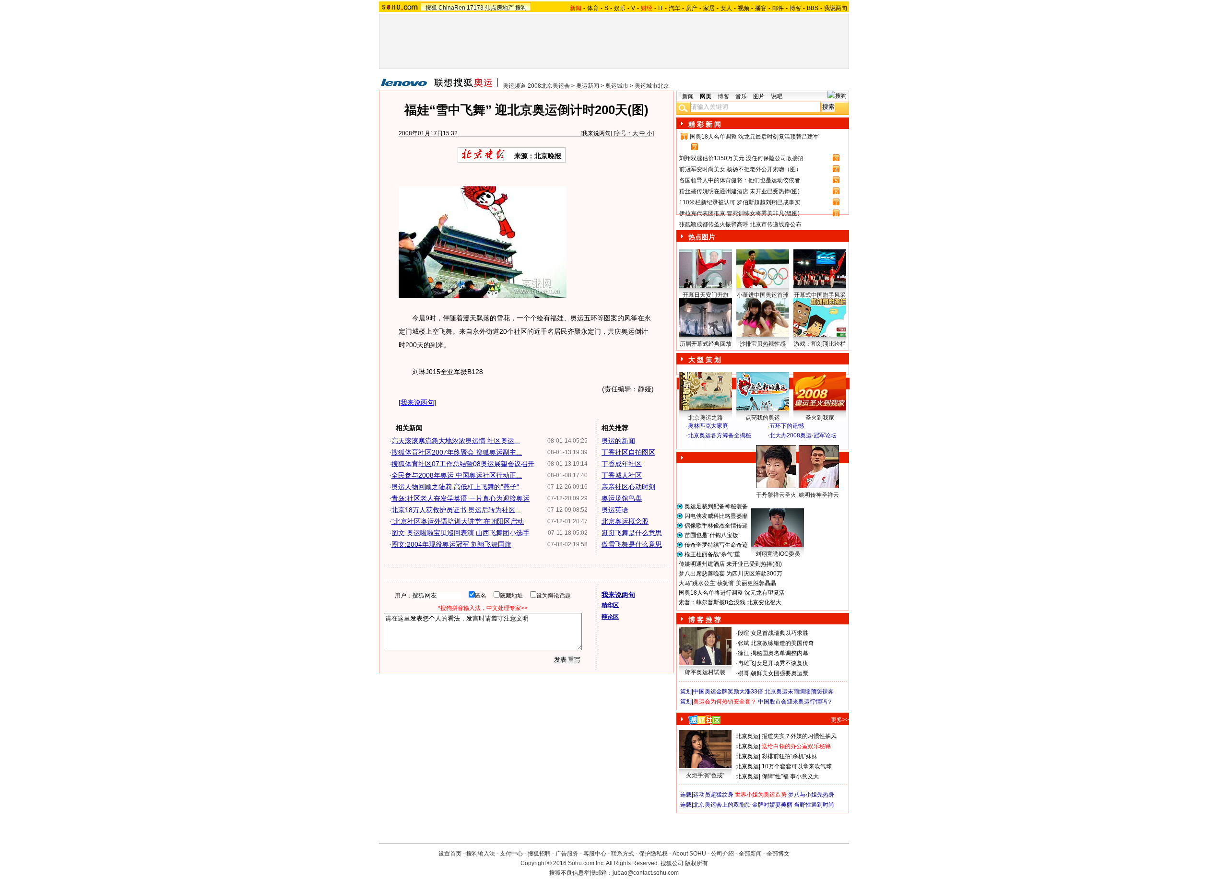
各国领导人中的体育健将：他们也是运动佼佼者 (739, 180)
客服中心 (594, 853)
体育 (593, 8)
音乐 (741, 96)
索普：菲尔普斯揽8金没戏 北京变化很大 (730, 602)
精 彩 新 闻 (704, 124)
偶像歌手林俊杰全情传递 (716, 525)
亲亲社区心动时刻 (628, 487)
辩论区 (610, 616)
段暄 (743, 633)
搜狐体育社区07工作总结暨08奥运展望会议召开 (462, 464)
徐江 (743, 653)
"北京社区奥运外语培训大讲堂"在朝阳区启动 (457, 521)
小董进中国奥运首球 (763, 295)
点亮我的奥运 (762, 417)
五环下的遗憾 (786, 425)
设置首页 (449, 853)
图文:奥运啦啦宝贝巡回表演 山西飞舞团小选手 (460, 533)
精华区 (610, 605)
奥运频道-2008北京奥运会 (536, 85)
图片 (759, 96)
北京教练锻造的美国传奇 (782, 643)
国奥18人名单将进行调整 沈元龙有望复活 (732, 592)
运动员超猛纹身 (713, 794)
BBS (812, 8)
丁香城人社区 (622, 475)
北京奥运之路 (705, 417)
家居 (709, 8)
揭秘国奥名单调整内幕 (779, 653)
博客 (795, 8)
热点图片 (701, 237)
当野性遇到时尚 (814, 804)
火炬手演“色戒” (705, 775)
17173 (475, 7)
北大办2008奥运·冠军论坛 (803, 435)
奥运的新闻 (618, 441)
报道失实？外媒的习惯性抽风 (799, 736)
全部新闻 (750, 853)
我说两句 (835, 8)
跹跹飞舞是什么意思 (632, 533)
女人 (726, 8)
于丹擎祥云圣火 (776, 495)
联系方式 (622, 853)
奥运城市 (616, 85)
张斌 (743, 643)
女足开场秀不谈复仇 (782, 663)
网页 (705, 96)
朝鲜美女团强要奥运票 (779, 673)
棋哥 (743, 673)
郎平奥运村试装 (705, 672)
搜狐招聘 (539, 853)
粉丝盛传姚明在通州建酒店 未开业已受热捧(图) (739, 191)
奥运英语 (615, 510)
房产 (691, 8)
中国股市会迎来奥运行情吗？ (795, 701)
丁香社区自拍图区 (628, 452)
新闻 (688, 96)
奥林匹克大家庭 (708, 425)
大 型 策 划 (704, 360)
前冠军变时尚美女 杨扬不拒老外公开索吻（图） (740, 169)
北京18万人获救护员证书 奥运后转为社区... (456, 510)
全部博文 (778, 853)
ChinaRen (451, 7)
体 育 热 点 (767, 504)
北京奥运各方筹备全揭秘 (719, 435)
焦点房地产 (499, 7)
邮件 (778, 8)
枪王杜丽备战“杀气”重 (712, 554)
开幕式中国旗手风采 (820, 295)
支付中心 (511, 853)
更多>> (840, 719)
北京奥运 (747, 736)
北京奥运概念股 (625, 521)
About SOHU (689, 853)
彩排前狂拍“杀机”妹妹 (789, 756)
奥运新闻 (587, 85)
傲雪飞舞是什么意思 (632, 544)
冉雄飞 (746, 663)
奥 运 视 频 (705, 444)
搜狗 (521, 7)
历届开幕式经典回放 (706, 343)
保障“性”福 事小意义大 (790, 776)
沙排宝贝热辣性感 (763, 343)
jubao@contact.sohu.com (646, 872)
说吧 (776, 96)
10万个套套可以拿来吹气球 (797, 766)
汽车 (674, 8)
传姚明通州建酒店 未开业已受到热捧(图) (730, 564)
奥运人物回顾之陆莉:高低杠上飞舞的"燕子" (455, 487)
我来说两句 (596, 133)
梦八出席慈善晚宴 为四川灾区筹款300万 (730, 573)
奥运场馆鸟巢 (622, 498)
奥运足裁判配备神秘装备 (716, 506)
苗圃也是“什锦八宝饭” (712, 535)
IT (660, 8)
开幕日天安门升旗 (706, 295)
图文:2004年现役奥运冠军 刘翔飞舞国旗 (451, 544)
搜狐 (431, 7)
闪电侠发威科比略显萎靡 (716, 516)
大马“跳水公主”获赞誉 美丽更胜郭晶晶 (727, 583)
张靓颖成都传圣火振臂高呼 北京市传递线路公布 (740, 224)
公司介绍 (722, 853)
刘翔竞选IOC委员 (778, 554)
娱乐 (620, 8)
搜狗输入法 (480, 853)
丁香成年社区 (622, 464)
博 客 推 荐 (704, 619)
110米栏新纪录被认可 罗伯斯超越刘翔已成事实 (739, 202)
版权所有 (696, 863)
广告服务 (567, 853)
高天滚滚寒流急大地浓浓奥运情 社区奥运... (455, 441)
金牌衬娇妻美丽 (772, 804)
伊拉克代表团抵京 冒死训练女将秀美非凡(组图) (739, 213)
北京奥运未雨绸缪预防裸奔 (799, 691)
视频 (743, 8)
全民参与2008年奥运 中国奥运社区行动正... (456, 475)
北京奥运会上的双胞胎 (722, 804)
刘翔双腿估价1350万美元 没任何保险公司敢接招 (741, 158)
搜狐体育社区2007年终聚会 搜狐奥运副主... (456, 452)
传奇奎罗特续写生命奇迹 (716, 544)
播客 (761, 8)
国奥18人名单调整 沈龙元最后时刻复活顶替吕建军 (754, 136)
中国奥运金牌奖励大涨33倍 (728, 691)
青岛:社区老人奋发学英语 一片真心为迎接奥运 (460, 498)
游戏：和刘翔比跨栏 (820, 343)
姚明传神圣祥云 (819, 495)
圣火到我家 (819, 417)
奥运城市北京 (652, 85)
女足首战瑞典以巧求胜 (779, 633)
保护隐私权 (653, 853)
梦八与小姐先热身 (811, 794)
